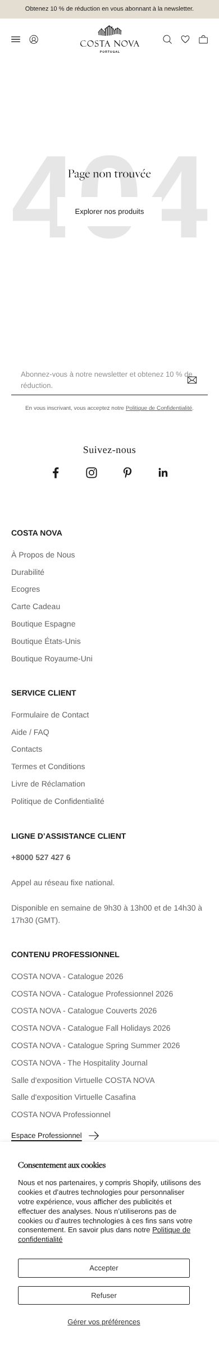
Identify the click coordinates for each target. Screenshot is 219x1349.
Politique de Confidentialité (159, 408)
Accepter (103, 1268)
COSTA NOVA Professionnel (61, 1114)
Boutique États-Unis (46, 641)
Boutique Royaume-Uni (52, 658)
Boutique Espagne (43, 623)
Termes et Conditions (48, 766)
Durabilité (27, 572)
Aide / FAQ (30, 732)
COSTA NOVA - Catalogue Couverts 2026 (84, 1010)
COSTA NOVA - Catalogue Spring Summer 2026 (95, 1045)
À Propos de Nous (43, 554)
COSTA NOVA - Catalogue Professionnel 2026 (92, 993)
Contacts (26, 748)
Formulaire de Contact (50, 714)
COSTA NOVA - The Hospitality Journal (79, 1062)
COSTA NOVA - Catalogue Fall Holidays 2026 (91, 1027)
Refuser (104, 1295)
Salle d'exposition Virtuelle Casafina (73, 1096)
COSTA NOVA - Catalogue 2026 (67, 976)
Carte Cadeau (35, 606)
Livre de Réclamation (48, 783)
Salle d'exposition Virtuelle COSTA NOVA (83, 1080)
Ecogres (25, 588)
